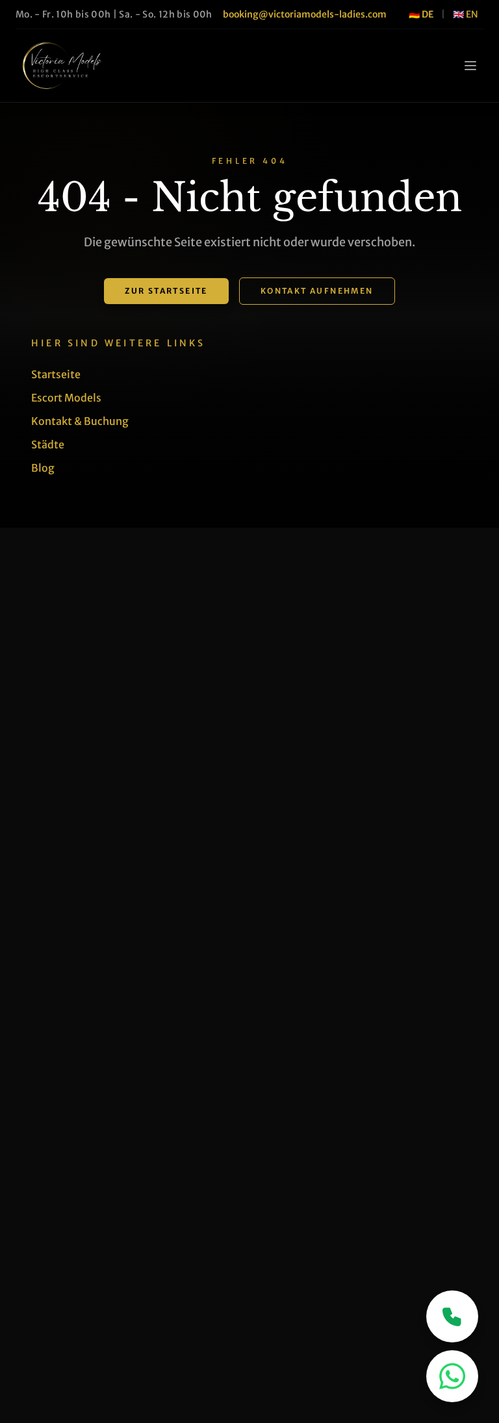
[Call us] (452, 1316)
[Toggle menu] (470, 66)
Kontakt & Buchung (80, 421)
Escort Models (66, 397)
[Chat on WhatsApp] (452, 1376)
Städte (47, 444)
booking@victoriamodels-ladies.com (305, 14)
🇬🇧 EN (465, 14)
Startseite (56, 374)
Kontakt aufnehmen (317, 291)
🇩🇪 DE (421, 14)
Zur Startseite (166, 291)
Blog (43, 467)
